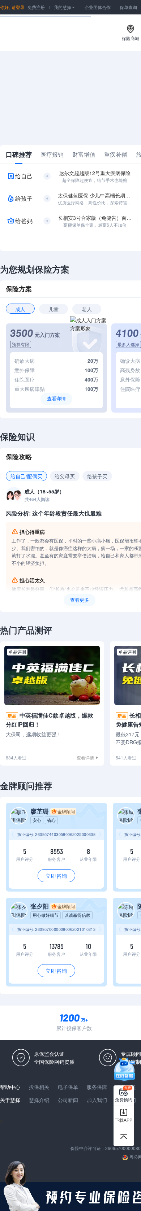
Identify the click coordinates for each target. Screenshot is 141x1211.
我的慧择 (65, 7)
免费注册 (36, 7)
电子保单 (68, 1086)
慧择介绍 (39, 1099)
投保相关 (39, 1086)
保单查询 (128, 7)
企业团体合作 (98, 7)
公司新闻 (68, 1099)
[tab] (19, 154)
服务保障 (97, 1086)
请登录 (18, 7)
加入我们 (97, 1099)
